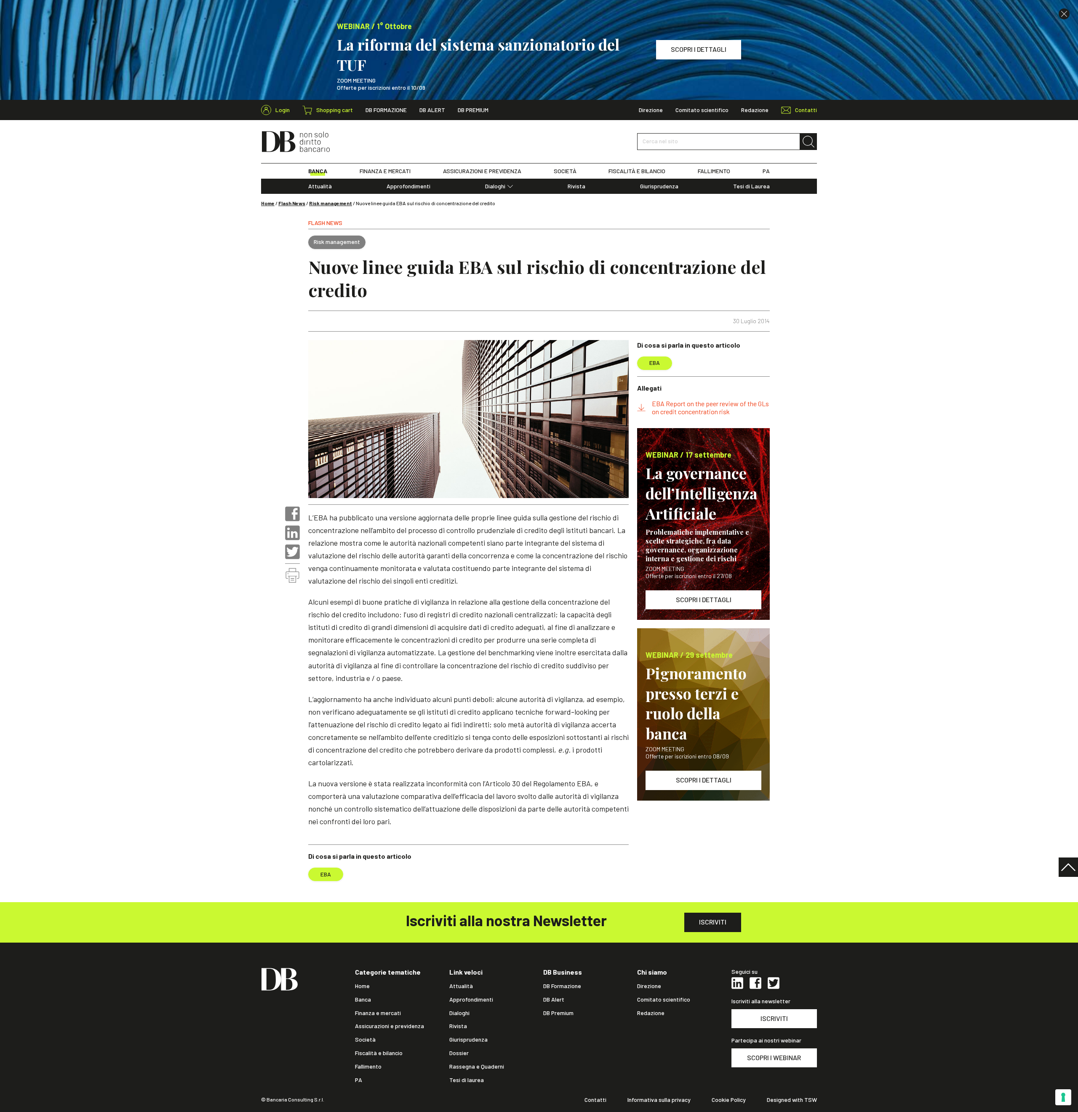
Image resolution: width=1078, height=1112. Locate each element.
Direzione (651, 110)
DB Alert (432, 110)
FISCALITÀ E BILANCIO (636, 171)
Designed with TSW (792, 1099)
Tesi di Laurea (751, 186)
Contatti (595, 1099)
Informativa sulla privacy (659, 1099)
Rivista (576, 186)
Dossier (459, 1053)
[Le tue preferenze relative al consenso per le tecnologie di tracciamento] (1063, 1097)
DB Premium (473, 110)
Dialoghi (495, 186)
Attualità (320, 186)
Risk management (330, 203)
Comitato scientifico (701, 110)
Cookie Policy (729, 1099)
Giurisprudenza (659, 186)
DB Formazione (386, 110)
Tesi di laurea (466, 1080)
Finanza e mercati (378, 1013)
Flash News (291, 203)
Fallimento (368, 1066)
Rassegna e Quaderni (476, 1066)
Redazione (754, 110)
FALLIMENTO (714, 171)
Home (268, 203)
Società (365, 1039)
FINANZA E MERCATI (385, 171)
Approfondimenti (408, 186)
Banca (363, 999)
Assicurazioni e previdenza (389, 1026)
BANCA (317, 171)
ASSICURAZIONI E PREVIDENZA (482, 171)
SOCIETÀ (565, 171)
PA (766, 171)
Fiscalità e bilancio (379, 1053)
